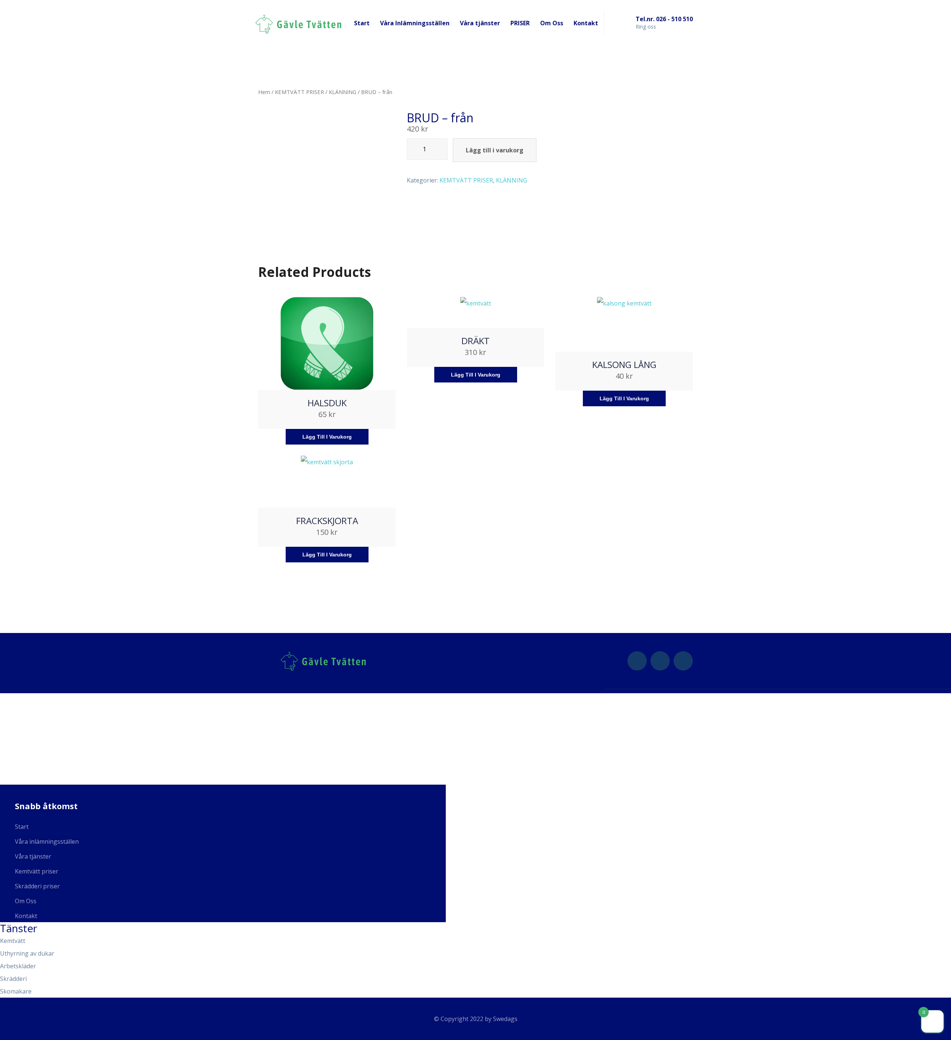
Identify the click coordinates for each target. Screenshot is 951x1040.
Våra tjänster (480, 23)
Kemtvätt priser (36, 871)
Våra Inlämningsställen (414, 23)
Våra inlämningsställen (47, 841)
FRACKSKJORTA (327, 520)
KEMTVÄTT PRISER (299, 92)
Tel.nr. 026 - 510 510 (664, 19)
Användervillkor (28, 780)
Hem (264, 92)
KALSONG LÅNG (624, 364)
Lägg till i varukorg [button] (327, 437)
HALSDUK (327, 403)
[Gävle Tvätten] (298, 23)
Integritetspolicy (30, 763)
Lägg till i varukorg (494, 150)
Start (362, 23)
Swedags (505, 1019)
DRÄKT (475, 341)
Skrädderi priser (37, 886)
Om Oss (551, 23)
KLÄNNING (342, 92)
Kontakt (586, 23)
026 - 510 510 (24, 714)
